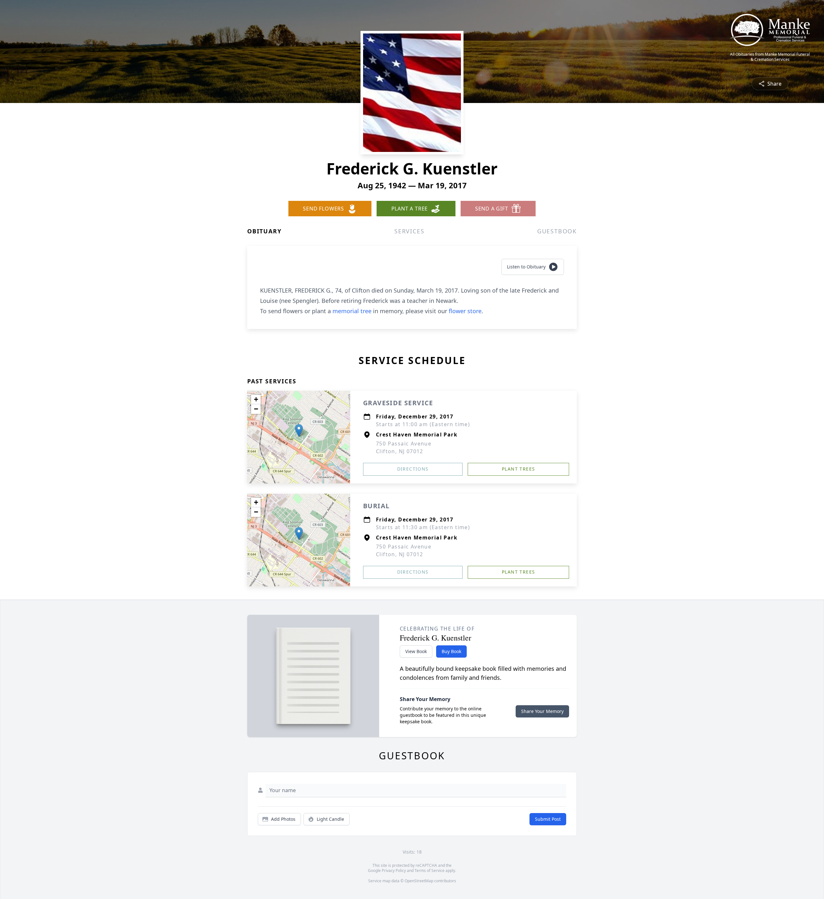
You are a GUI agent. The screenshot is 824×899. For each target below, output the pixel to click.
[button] (299, 430)
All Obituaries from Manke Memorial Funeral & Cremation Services (770, 57)
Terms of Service (430, 870)
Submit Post (548, 819)
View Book (416, 651)
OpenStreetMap (419, 881)
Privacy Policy (394, 870)
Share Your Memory (542, 711)
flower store (465, 311)
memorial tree (351, 311)
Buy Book (451, 651)
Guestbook (557, 231)
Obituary (264, 231)
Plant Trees (518, 469)
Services (409, 231)
